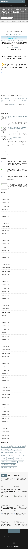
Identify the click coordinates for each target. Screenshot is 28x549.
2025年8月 (4, 237)
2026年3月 (4, 213)
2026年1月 (4, 219)
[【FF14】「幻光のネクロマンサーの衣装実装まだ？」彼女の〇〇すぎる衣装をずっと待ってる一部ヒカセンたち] (4, 172)
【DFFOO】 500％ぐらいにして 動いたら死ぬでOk (20, 490)
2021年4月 (4, 414)
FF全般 (10, 5)
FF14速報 (11, 449)
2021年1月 (4, 425)
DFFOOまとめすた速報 (6, 446)
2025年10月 (4, 230)
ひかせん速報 (10, 458)
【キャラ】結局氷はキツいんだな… (14, 49)
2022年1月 (4, 384)
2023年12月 (4, 305)
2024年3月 (4, 295)
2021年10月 (4, 394)
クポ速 (2, 461)
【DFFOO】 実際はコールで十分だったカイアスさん (7, 525)
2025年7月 (4, 240)
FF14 (19, 5)
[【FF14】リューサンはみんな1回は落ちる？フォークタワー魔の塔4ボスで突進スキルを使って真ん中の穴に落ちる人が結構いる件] (4, 164)
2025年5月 (4, 247)
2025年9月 (4, 233)
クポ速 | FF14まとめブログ (11, 461)
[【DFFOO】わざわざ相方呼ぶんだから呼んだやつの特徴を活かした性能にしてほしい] (4, 130)
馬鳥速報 (14, 467)
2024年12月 (4, 264)
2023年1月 (4, 343)
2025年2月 (4, 257)
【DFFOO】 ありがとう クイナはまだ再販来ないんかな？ (7, 508)
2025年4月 (4, 250)
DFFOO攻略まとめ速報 (13, 104)
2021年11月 (4, 390)
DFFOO (9, 17)
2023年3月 (4, 336)
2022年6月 (4, 366)
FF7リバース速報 (21, 446)
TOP (1, 5)
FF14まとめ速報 (4, 449)
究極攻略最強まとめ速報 (6, 467)
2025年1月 (4, 261)
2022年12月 (4, 346)
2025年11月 (4, 226)
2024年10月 (4, 271)
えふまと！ (3, 458)
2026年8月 (4, 196)
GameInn (11, 455)
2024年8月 (4, 278)
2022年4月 (4, 373)
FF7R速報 (14, 446)
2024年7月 (4, 281)
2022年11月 (4, 349)
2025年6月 (4, 243)
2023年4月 (4, 332)
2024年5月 (4, 288)
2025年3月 (4, 254)
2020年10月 (4, 435)
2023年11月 (4, 308)
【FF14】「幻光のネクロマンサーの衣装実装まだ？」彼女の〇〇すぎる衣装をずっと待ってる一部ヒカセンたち (17, 170)
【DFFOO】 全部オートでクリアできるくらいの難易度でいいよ (7, 491)
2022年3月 (4, 377)
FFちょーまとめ (18, 452)
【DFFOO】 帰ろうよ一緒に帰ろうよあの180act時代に (20, 508)
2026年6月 (4, 202)
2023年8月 (4, 319)
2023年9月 (4, 315)
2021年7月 (4, 404)
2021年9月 (4, 397)
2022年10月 (4, 353)
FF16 (15, 5)
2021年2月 (4, 421)
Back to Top (14, 531)
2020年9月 (4, 438)
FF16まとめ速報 (18, 449)
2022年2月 (4, 380)
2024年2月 (4, 298)
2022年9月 (4, 356)
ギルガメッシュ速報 (18, 458)
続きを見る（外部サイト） (14, 38)
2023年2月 (4, 339)
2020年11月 (4, 431)
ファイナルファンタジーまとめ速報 (8, 464)
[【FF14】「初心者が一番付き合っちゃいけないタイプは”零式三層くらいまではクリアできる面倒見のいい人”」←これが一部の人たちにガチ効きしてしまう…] (4, 186)
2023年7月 (4, 322)
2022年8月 (4, 360)
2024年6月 (4, 284)
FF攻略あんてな (4, 455)
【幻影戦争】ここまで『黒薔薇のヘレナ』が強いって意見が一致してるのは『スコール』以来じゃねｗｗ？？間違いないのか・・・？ (14, 44)
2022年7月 (4, 363)
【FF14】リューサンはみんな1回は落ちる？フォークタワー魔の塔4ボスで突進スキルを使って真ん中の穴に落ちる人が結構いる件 (17, 163)
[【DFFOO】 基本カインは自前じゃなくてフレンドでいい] (4, 139)
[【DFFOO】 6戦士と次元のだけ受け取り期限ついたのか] (4, 119)
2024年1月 (4, 302)
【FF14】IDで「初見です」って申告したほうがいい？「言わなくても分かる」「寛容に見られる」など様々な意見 (17, 178)
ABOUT (5, 5)
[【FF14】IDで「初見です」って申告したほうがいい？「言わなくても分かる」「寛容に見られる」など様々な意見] (4, 179)
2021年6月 (4, 407)
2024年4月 (4, 291)
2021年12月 (4, 387)
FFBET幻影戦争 (25, 5)
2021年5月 (4, 411)
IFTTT (16, 455)
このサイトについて (5, 536)
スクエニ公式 (21, 461)
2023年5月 (4, 329)
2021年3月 (4, 418)
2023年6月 (4, 325)
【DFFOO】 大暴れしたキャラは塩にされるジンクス (20, 525)
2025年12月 (4, 223)
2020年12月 (4, 428)
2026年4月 (4, 209)
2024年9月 (4, 274)
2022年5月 (4, 370)
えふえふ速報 (21, 455)
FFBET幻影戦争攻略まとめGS (7, 452)
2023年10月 (4, 312)
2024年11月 (4, 267)
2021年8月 (4, 401)
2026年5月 (4, 206)
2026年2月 (4, 216)
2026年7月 (4, 199)
